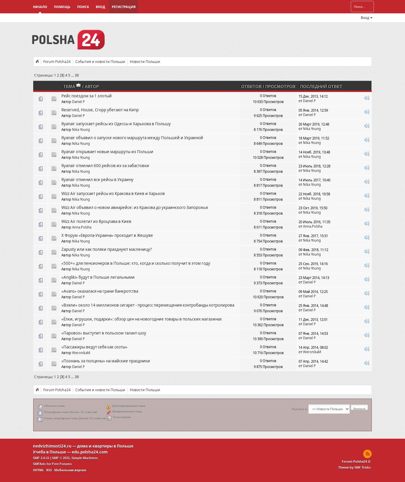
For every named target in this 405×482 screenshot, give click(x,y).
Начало (40, 6)
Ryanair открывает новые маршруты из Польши (107, 151)
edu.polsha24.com (90, 452)
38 (77, 75)
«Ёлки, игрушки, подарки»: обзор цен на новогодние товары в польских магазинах (141, 319)
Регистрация (123, 6)
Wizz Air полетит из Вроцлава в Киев (96, 221)
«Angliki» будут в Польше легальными (98, 277)
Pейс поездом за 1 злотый (86, 96)
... (73, 75)
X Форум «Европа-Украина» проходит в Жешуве (107, 235)
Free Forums (62, 464)
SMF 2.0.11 (41, 458)
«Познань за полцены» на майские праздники (105, 361)
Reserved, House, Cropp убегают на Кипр (100, 109)
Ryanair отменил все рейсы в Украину (97, 179)
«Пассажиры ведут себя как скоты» (94, 347)
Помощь (62, 6)
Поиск (83, 6)
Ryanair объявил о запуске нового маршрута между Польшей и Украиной (132, 137)
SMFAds (39, 464)
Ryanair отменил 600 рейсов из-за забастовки (105, 165)
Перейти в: (299, 409)
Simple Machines (84, 458)
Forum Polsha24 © (356, 461)
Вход (100, 6)
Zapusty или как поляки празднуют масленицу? (106, 249)
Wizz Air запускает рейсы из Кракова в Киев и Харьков (113, 193)
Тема (69, 86)
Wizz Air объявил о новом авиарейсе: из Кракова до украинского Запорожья (134, 207)
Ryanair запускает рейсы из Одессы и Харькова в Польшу (116, 123)
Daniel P (78, 101)
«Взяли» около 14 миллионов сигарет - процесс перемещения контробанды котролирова (147, 305)
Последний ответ (321, 86)
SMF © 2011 (61, 458)
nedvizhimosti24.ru (52, 446)
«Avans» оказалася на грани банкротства (99, 291)
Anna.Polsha (81, 227)
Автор (91, 86)
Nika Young (81, 129)
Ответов (251, 86)
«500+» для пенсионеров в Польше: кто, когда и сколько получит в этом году (135, 263)
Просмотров (280, 86)
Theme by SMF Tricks (354, 467)
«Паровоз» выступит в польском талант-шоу (103, 333)
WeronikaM (81, 353)
